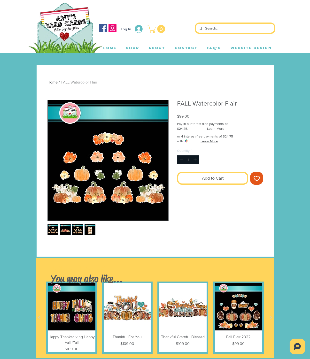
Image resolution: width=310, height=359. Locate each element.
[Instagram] (112, 28)
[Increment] (196, 159)
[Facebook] (103, 28)
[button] (157, 29)
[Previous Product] (39, 318)
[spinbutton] (188, 159)
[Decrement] (181, 159)
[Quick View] (71, 307)
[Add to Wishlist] (256, 178)
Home (52, 82)
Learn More (215, 128)
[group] (155, 317)
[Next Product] (271, 318)
